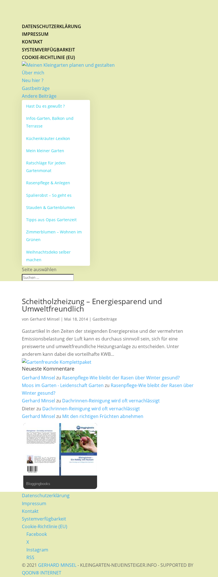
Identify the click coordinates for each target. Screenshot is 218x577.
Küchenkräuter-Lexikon (48, 138)
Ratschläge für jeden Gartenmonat (46, 166)
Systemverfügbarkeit (48, 50)
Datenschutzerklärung (51, 26)
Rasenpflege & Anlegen (48, 182)
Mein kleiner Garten (45, 150)
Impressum (35, 34)
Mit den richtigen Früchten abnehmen (102, 416)
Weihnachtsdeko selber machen (48, 255)
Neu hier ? (32, 80)
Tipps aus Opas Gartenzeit (51, 219)
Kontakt (32, 42)
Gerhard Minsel (45, 319)
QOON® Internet (41, 573)
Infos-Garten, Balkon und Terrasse (50, 122)
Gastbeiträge (36, 88)
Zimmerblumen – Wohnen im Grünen (54, 235)
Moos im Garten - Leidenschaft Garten (63, 385)
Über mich (33, 73)
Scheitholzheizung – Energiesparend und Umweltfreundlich (92, 305)
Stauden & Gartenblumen (50, 207)
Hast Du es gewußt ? (45, 106)
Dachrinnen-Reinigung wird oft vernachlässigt (111, 401)
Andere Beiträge (39, 96)
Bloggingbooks (38, 484)
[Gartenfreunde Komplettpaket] (56, 362)
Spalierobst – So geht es (49, 195)
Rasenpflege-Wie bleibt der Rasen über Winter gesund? (121, 378)
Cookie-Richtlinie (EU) (48, 57)
